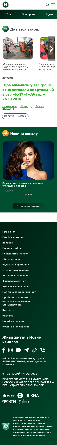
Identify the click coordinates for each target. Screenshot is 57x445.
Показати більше (28, 206)
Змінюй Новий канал (15, 286)
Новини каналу (24, 134)
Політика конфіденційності (19, 292)
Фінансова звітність (14, 281)
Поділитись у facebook (15, 116)
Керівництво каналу (15, 253)
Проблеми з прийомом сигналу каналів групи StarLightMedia (16, 301)
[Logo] (5, 4)
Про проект (29, 14)
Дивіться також (24, 29)
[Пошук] (47, 4)
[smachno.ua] (24, 402)
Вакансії (7, 242)
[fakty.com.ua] (9, 402)
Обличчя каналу (12, 259)
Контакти (8, 310)
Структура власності (15, 270)
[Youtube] (18, 350)
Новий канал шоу (13, 321)
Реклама (7, 315)
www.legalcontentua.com (34, 435)
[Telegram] (26, 350)
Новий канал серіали (15, 326)
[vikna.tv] (33, 396)
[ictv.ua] (8, 396)
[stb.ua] (20, 396)
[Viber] (42, 351)
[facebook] (3, 351)
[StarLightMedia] (13, 361)
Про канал (9, 231)
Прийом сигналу (12, 237)
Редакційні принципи (15, 264)
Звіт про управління (15, 275)
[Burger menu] (53, 5)
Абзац (8, 14)
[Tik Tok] (34, 351)
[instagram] (10, 351)
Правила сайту (11, 248)
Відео (49, 14)
